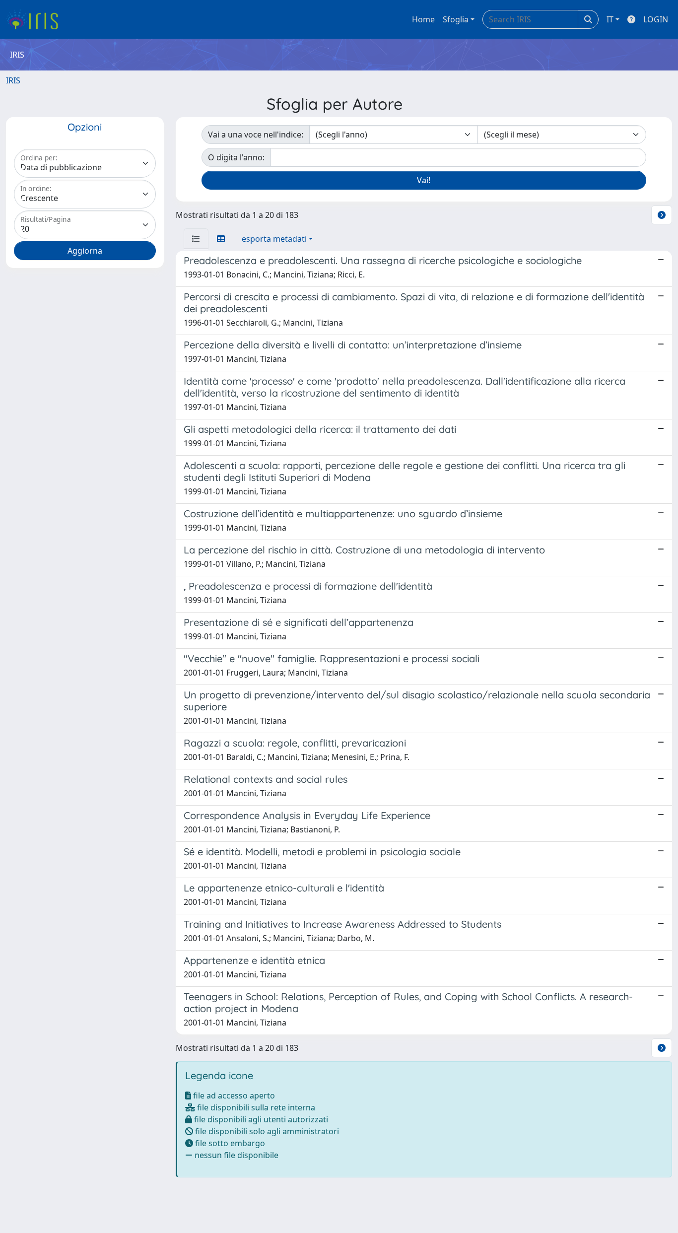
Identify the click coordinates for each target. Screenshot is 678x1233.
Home (423, 19)
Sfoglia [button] (456, 19)
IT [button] (610, 19)
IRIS (13, 80)
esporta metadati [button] (274, 238)
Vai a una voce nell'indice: (255, 134)
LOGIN (655, 19)
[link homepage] (36, 19)
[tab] (196, 238)
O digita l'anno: (236, 157)
